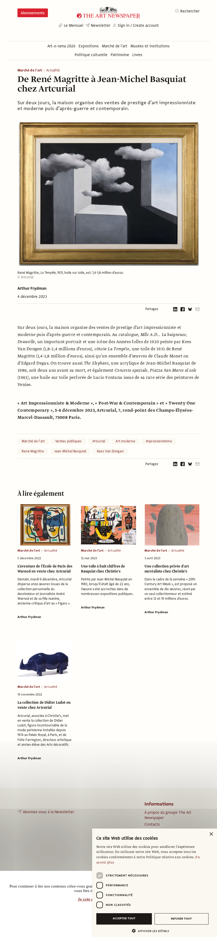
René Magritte (33, 451)
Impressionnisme (159, 441)
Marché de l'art (29, 70)
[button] (152, 931)
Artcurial (98, 441)
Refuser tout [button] (181, 919)
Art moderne (125, 441)
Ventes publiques (68, 441)
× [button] (211, 834)
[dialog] (154, 883)
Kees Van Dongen (110, 451)
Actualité (53, 70)
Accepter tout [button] (124, 918)
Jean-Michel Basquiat (70, 451)
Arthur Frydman (32, 288)
